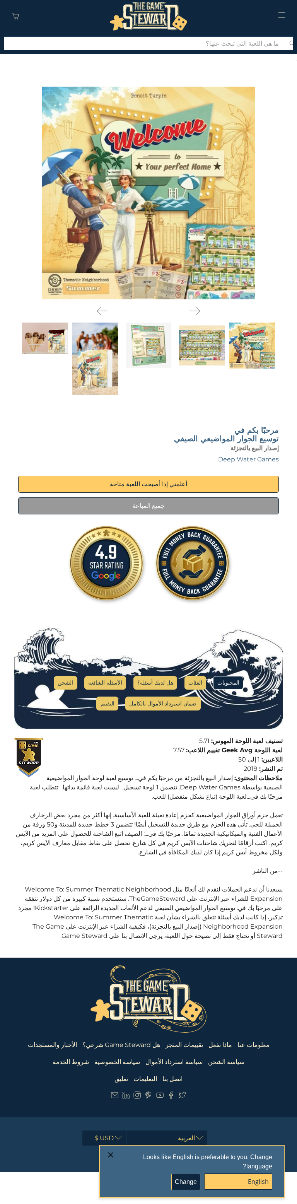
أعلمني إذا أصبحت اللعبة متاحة (148, 484)
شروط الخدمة (71, 1062)
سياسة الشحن (226, 1062)
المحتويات (228, 682)
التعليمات (145, 1079)
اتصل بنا (172, 1079)
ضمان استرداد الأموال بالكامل (162, 703)
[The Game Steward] (148, 16)
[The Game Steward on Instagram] (137, 1097)
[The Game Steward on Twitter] (182, 1097)
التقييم (107, 703)
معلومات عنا (253, 1045)
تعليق (121, 1079)
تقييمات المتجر (184, 1045)
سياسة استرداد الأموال (174, 1062)
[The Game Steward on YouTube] (160, 1097)
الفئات (195, 682)
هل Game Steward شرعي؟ (121, 1045)
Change (186, 1181)
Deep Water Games (248, 459)
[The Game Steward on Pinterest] (148, 1097)
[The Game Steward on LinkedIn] (126, 1097)
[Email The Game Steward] (114, 1097)
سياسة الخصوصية (117, 1062)
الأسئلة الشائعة (105, 682)
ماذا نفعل (220, 1045)
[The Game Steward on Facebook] (171, 1097)
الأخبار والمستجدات (52, 1045)
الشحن (65, 682)
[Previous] (102, 311)
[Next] (195, 311)
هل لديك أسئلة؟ (155, 682)
